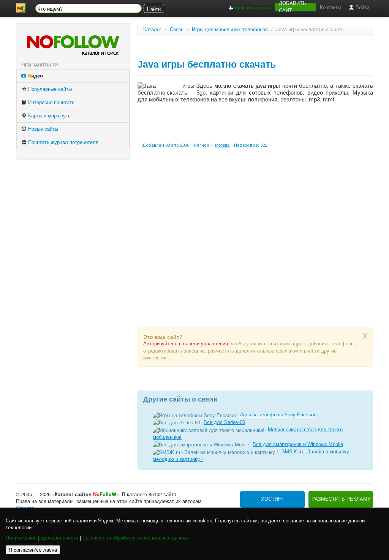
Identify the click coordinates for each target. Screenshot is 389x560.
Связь (176, 29)
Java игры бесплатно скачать (207, 64)
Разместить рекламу (341, 499)
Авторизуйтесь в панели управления (185, 343)
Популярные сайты (49, 89)
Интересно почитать (50, 102)
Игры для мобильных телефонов (230, 29)
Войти (361, 7)
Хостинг (272, 499)
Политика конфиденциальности (42, 538)
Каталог (152, 29)
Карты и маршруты (49, 116)
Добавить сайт (292, 7)
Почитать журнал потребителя (62, 142)
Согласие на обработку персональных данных (135, 538)
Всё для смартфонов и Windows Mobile (298, 444)
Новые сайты (42, 129)
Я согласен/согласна (33, 549)
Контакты (330, 7)
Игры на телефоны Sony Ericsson (277, 415)
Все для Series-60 (224, 422)
